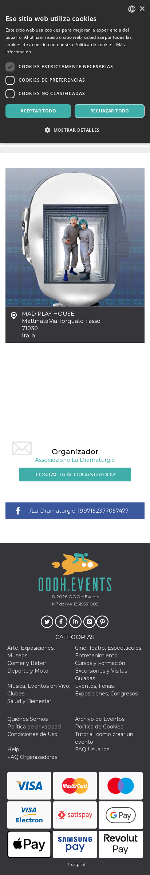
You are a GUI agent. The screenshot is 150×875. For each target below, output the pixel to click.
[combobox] (131, 9)
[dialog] (75, 71)
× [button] (142, 9)
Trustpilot (76, 864)
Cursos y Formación (100, 663)
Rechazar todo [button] (109, 111)
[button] (75, 130)
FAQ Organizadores (32, 757)
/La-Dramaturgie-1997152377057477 (79, 510)
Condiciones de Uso (32, 734)
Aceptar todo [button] (38, 111)
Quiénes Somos (27, 719)
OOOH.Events (83, 596)
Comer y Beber (26, 663)
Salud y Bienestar (29, 701)
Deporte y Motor (28, 670)
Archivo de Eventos (100, 719)
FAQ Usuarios (92, 749)
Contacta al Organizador (75, 474)
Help (13, 749)
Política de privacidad (34, 726)
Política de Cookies (99, 726)
